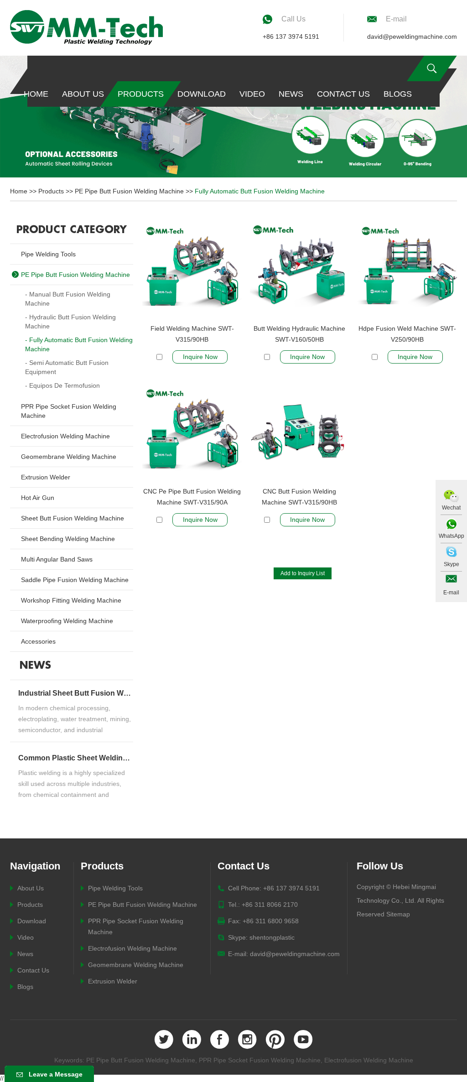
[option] (233, 116)
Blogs (398, 94)
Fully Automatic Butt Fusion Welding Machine (260, 191)
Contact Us (343, 94)
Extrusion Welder (112, 981)
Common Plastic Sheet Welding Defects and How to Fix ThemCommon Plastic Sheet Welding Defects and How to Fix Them (74, 758)
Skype (451, 564)
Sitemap (398, 914)
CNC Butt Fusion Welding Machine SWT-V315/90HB (299, 497)
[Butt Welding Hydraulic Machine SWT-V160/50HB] (300, 272)
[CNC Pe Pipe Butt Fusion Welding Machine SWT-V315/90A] (192, 434)
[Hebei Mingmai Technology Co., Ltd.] (86, 27)
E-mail (451, 592)
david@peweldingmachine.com (412, 36)
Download (201, 94)
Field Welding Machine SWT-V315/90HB (192, 334)
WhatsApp (451, 536)
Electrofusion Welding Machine (132, 948)
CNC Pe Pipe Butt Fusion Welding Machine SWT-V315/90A (192, 497)
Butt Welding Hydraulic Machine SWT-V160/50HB (299, 334)
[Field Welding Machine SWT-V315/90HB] (192, 272)
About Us (83, 94)
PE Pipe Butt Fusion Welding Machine (129, 191)
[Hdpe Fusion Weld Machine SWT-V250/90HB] (407, 272)
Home (36, 94)
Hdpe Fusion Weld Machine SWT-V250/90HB (407, 334)
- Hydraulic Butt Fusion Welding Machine (70, 321)
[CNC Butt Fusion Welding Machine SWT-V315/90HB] (300, 434)
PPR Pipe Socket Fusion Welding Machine (260, 1060)
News (291, 94)
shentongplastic (272, 937)
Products (141, 94)
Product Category (71, 230)
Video (252, 94)
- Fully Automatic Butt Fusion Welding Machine (79, 344)
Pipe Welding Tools (115, 888)
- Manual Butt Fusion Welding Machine (67, 299)
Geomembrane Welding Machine (135, 964)
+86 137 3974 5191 (291, 36)
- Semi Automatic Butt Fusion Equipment (67, 367)
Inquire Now (200, 356)
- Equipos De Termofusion (62, 385)
